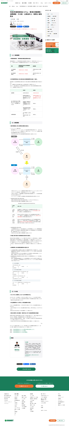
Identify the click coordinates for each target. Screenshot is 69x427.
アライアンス (6, 403)
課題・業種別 (24, 3)
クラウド (16, 404)
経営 (48, 18)
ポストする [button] (13, 26)
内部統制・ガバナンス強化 (34, 397)
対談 (48, 27)
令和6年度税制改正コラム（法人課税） (19, 330)
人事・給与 (6, 400)
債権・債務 (6, 398)
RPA (15, 413)
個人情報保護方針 (60, 401)
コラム (42, 3)
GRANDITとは (6, 393)
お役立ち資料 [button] (56, 3)
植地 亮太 (17, 349)
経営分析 (16, 397)
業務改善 (49, 16)
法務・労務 (53, 20)
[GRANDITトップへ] (9, 420)
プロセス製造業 (24, 406)
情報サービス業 (50, 31)
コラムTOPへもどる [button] (26, 369)
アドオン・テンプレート (8, 401)
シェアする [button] (20, 26)
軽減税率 (16, 411)
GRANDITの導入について (45, 395)
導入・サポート (36, 3)
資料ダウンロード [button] (24, 386)
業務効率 (16, 398)
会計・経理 (13, 19)
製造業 (49, 35)
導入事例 (29, 3)
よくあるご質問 (43, 402)
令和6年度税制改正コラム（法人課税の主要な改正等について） (24, 329)
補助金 (49, 22)
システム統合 (32, 400)
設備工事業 (55, 33)
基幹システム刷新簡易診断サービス (43, 399)
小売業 (23, 400)
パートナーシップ (62, 0)
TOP (9, 6)
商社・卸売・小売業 (33, 403)
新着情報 (57, 0)
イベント (53, 27)
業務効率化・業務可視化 (33, 398)
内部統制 (16, 402)
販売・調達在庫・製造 (7, 395)
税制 (18, 19)
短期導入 (31, 401)
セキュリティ (54, 22)
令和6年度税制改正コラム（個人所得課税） (20, 332)
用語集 (42, 407)
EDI (48, 24)
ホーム (59, 393)
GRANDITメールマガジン (45, 401)
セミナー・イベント (48, 3)
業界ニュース (53, 24)
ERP (48, 14)
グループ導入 (17, 395)
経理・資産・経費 (7, 397)
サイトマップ (60, 400)
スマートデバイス (17, 407)
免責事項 (59, 403)
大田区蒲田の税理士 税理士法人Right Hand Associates (32, 355)
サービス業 (49, 33)
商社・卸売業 (50, 29)
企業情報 (67, 0)
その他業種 (23, 408)
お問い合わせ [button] (64, 3)
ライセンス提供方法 (44, 397)
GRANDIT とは (17, 3)
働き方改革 (54, 16)
